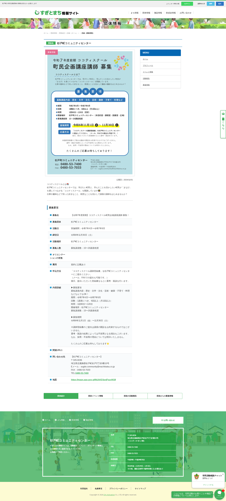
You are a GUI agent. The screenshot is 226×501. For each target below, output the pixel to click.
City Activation (109, 495)
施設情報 (89, 420)
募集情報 (146, 85)
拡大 (219, 3)
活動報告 (146, 78)
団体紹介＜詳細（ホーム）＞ (69, 33)
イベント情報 (148, 72)
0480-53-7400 (82, 373)
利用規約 (84, 489)
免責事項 (98, 489)
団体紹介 (61, 396)
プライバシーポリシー (118, 489)
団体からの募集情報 (165, 396)
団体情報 (54, 33)
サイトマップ (140, 489)
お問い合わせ (169, 420)
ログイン (187, 3)
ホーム (46, 33)
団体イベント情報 (95, 396)
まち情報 (61, 420)
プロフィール (148, 66)
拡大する (90, 113)
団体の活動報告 (130, 396)
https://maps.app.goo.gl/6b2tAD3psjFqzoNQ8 (93, 380)
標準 (210, 3)
